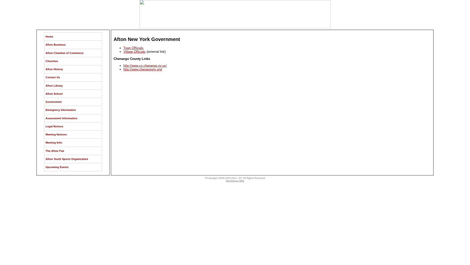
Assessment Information (61, 118)
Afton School (54, 93)
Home (49, 36)
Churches (52, 61)
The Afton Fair (55, 150)
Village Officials (134, 51)
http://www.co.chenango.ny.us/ (145, 65)
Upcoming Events (57, 167)
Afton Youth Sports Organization (67, 159)
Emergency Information (61, 109)
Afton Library (54, 85)
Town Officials (133, 48)
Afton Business (56, 44)
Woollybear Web (235, 180)
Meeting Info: (54, 142)
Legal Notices (54, 126)
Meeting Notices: (56, 134)
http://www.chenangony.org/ (142, 69)
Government (54, 101)
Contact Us (53, 77)
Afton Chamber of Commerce (64, 53)
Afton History (54, 69)
